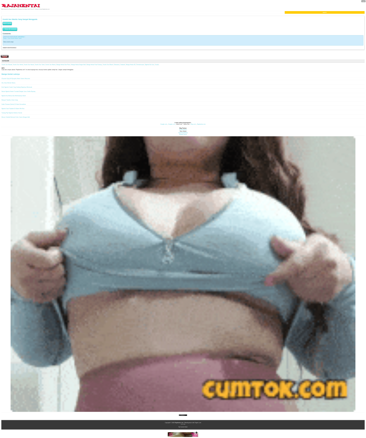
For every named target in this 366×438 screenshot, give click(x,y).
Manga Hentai (183, 134)
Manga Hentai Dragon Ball (78, 64)
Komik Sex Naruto (29, 64)
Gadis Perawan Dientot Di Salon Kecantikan (14, 104)
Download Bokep (183, 132)
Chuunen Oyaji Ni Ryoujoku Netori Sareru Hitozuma (16, 78)
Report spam (18, 38)
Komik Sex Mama (50, 64)
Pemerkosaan (140, 64)
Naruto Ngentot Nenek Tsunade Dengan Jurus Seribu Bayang (18, 91)
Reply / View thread (8, 38)
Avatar (157, 64)
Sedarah (122, 64)
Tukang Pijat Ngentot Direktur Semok (12, 113)
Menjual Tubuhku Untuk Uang (10, 100)
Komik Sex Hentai (18, 64)
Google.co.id (171, 124)
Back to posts (7, 23)
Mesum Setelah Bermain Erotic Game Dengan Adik (16, 117)
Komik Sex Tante (40, 64)
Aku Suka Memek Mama (8, 83)
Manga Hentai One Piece (63, 64)
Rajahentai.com (201, 124)
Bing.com (193, 124)
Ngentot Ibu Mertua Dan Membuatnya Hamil (14, 95)
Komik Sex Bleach (108, 64)
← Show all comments (10, 29)
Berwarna (116, 64)
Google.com (163, 124)
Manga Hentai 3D (130, 64)
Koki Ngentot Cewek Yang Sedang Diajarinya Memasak (17, 87)
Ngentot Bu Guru (149, 64)
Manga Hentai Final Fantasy (94, 64)
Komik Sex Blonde (7, 64)
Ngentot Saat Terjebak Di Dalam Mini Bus (13, 108)
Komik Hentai (183, 129)
